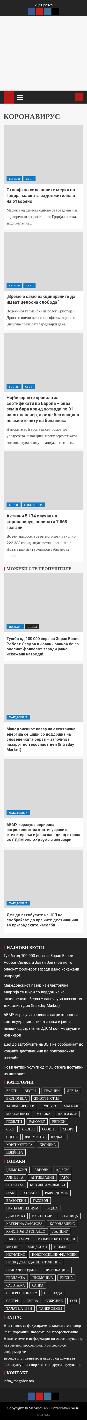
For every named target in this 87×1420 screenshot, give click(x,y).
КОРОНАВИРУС (62, 1224)
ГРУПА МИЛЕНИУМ (22, 1208)
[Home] (9, 96)
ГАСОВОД (40, 1200)
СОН (73, 1301)
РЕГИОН (14, 178)
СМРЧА (32, 1301)
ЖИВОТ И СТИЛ (46, 1098)
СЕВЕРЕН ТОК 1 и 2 (21, 1293)
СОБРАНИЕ (54, 1301)
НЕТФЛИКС (15, 1254)
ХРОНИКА (48, 1145)
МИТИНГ (13, 1247)
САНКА (38, 1285)
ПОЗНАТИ (15, 626)
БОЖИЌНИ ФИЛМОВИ (47, 1185)
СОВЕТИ (49, 1129)
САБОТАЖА (15, 1285)
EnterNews (60, 1408)
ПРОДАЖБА (15, 1277)
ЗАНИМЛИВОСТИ (20, 1106)
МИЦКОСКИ (37, 1247)
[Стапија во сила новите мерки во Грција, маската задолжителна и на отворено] (43, 154)
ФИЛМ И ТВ (34, 1137)
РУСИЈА (66, 1277)
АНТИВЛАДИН (42, 1177)
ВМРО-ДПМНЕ (56, 1193)
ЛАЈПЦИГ (60, 1231)
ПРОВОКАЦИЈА (56, 1270)
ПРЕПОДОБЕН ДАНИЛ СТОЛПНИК (33, 1262)
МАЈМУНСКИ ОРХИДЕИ (56, 1239)
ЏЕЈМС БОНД (16, 1170)
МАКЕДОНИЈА (33, 504)
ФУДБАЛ (58, 1137)
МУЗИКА (43, 1114)
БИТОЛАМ (14, 1185)
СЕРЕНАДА (53, 1293)
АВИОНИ (41, 1170)
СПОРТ (68, 1129)
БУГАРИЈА (30, 1193)
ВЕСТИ (13, 504)
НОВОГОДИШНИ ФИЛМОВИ (54, 1254)
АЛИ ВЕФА (14, 1177)
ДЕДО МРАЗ (15, 1216)
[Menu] (20, 97)
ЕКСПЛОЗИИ (42, 1216)
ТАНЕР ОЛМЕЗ (50, 1308)
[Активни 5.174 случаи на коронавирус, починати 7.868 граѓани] (43, 480)
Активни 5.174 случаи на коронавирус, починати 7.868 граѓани (37, 521)
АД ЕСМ (62, 1170)
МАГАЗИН (72, 1106)
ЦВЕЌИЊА (14, 1152)
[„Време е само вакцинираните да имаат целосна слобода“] (43, 261)
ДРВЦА (72, 1091)
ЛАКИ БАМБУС (18, 1239)
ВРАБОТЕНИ (16, 1200)
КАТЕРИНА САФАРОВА (24, 1224)
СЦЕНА (32, 626)
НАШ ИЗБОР (67, 1114)
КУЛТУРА (49, 1106)
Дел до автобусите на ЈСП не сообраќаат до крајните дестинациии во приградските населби (42, 920)
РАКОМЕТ (37, 1121)
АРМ (65, 1177)
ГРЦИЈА (51, 1208)
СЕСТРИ (12, 1301)
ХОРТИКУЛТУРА (19, 1145)
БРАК (10, 1193)
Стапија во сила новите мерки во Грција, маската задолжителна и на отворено (41, 195)
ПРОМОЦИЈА (42, 1277)
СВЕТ (29, 178)
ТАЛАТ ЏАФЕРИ (19, 1308)
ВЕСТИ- (14, 386)
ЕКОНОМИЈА (16, 1098)
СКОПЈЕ (28, 1129)
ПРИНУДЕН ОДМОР (21, 1270)
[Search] (71, 97)
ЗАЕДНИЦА (69, 1216)
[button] (20, 97)
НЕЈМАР (60, 1247)
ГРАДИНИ (52, 1091)
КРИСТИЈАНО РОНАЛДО (25, 1231)
